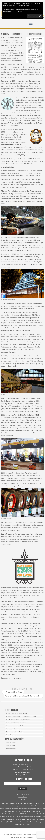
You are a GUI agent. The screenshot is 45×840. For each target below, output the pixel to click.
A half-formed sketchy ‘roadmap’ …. (19, 720)
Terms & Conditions (22, 794)
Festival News (10, 746)
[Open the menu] (31, 24)
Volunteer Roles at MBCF (22, 772)
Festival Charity (11, 743)
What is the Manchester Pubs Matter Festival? (23, 696)
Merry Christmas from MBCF (16, 714)
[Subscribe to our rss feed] (8, 25)
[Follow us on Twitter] (2, 25)
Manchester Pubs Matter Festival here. (27, 636)
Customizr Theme (28, 837)
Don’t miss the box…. (13, 729)
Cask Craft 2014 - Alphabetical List (22, 770)
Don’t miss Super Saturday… (16, 723)
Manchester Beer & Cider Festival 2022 (21, 717)
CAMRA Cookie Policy (14, 12)
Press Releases (11, 749)
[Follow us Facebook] (4, 25)
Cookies (22, 799)
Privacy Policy (22, 797)
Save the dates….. (12, 735)
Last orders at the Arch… (15, 726)
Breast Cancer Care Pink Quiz (22, 767)
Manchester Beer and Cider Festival (20, 834)
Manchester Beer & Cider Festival (23, 764)
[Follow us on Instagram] (6, 25)
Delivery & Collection (22, 775)
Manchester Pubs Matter (15, 732)
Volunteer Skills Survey (13, 692)
